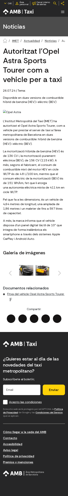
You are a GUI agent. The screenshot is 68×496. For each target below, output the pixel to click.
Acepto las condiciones (25, 402)
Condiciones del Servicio (49, 412)
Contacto (10, 438)
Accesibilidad (12, 444)
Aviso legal (10, 450)
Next (51, 277)
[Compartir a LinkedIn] (34, 318)
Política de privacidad (18, 456)
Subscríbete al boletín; (19, 379)
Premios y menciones (18, 462)
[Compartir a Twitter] (22, 318)
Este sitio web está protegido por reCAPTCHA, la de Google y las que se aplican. (33, 412)
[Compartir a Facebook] (11, 318)
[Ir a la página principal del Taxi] (18, 12)
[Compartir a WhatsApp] (57, 318)
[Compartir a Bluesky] (45, 318)
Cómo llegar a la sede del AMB (24, 432)
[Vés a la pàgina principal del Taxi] (20, 344)
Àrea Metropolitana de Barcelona (23, 474)
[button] (62, 12)
